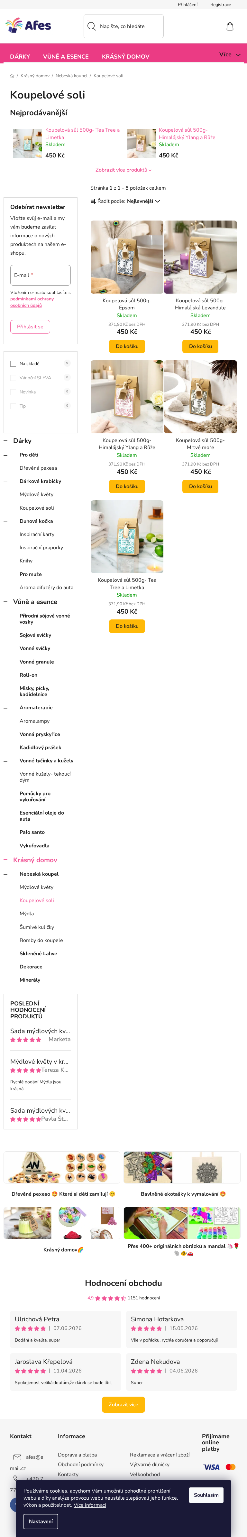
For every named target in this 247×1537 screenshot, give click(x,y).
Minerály (30, 980)
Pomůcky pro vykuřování (35, 796)
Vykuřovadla (35, 845)
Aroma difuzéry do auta (46, 587)
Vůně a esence (35, 601)
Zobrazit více (123, 1404)
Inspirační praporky (41, 547)
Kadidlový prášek (40, 747)
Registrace (220, 5)
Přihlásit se (30, 326)
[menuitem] (20, 56)
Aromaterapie (36, 707)
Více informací (90, 1505)
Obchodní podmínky (81, 1464)
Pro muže (31, 574)
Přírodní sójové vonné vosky (45, 619)
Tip (44, 406)
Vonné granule (37, 661)
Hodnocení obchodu (123, 1283)
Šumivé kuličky (37, 927)
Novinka (44, 392)
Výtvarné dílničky (149, 1464)
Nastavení (41, 1521)
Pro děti (29, 454)
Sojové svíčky (35, 635)
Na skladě (44, 364)
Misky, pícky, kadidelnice (34, 691)
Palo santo (32, 832)
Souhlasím (206, 1495)
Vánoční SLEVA (44, 378)
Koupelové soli (37, 508)
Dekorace (31, 966)
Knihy (26, 560)
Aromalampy (35, 721)
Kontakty (68, 1474)
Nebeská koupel (39, 874)
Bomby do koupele (41, 940)
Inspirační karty (37, 534)
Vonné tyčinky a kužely (46, 760)
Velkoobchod (145, 1474)
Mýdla (27, 913)
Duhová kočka (36, 521)
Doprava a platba (77, 1454)
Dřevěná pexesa (38, 468)
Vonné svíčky (35, 648)
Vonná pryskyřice (40, 734)
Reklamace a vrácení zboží (160, 1454)
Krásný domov (35, 859)
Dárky (22, 440)
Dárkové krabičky (40, 481)
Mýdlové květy (36, 494)
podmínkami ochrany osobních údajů (32, 302)
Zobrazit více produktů (121, 170)
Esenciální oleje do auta (42, 816)
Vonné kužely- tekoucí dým (45, 777)
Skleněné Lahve (38, 953)
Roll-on (28, 675)
